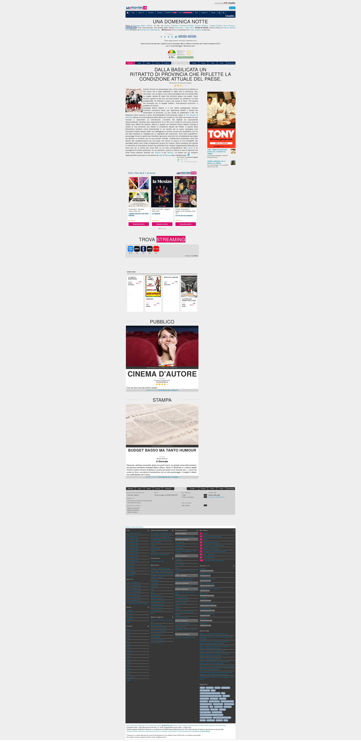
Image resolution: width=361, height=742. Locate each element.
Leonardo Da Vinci (214, 701)
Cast (139, 63)
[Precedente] (129, 293)
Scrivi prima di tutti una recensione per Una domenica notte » (139, 502)
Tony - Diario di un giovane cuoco (160, 536)
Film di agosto (130, 569)
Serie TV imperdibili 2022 (133, 591)
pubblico (198, 30)
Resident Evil (154, 580)
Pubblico (167, 63)
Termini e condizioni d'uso (163, 731)
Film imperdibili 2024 (132, 539)
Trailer (194, 63)
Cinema (134, 725)
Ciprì (160, 155)
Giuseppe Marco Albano (142, 25)
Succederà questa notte (157, 604)
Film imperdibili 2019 (132, 554)
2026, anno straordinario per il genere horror (212, 651)
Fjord (152, 592)
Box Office (183, 725)
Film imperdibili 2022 (132, 545)
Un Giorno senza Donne (157, 640)
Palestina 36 (154, 586)
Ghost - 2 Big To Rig (208, 554)
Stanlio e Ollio (204, 593)
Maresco (167, 155)
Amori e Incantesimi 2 (181, 596)
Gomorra (217, 688)
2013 (192, 27)
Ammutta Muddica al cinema (207, 579)
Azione (128, 622)
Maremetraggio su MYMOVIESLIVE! (166, 495)
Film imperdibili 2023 (132, 542)
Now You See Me (204, 690)
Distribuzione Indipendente (150, 30)
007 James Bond (229, 704)
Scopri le (162, 390)
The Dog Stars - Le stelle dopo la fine (161, 533)
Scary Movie (209, 688)
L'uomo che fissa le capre (207, 603)
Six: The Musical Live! (157, 634)
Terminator (219, 720)
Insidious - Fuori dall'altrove (211, 548)
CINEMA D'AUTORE (162, 373)
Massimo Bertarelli (133, 508)
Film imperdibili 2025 (132, 536)
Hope (152, 589)
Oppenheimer (214, 698)
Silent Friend (178, 562)
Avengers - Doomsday (157, 577)
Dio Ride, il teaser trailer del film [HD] (210, 658)
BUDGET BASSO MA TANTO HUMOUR (162, 450)
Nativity (128, 117)
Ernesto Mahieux (201, 25)
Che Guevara (210, 720)
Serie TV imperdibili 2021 (133, 594)
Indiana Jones (218, 707)
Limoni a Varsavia (156, 542)
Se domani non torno (157, 607)
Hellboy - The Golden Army (207, 584)
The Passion (191, 115)
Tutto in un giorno (184, 216)
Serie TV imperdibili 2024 (133, 585)
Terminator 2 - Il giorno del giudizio (185, 536)
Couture (153, 551)
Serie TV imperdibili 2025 (133, 582)
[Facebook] (161, 37)
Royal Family (203, 701)
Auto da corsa (204, 707)
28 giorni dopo (225, 688)
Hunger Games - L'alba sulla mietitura (161, 571)
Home (128, 725)
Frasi (221, 63)
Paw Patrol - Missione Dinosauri (184, 586)
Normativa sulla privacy (146, 731)
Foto (212, 63)
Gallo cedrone (204, 618)
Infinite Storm (203, 598)
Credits (129, 731)
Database (141, 725)
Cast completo (131, 28)
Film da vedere (130, 563)
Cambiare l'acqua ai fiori (158, 601)
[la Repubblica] (224, 4)
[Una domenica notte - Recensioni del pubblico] (162, 366)
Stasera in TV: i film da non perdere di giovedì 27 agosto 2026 (217, 666)
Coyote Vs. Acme (180, 545)
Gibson (158, 152)
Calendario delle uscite (157, 561)
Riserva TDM (177, 731)
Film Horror (129, 616)
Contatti (134, 731)
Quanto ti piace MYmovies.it (134, 527)
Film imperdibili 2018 (132, 557)
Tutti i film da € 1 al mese (141, 172)
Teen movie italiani (205, 712)
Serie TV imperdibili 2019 (133, 600)
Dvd (175, 725)
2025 (135, 533)
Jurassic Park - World (227, 701)
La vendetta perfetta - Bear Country (160, 539)
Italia (187, 27)
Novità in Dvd (130, 575)
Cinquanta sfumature (206, 704)
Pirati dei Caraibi (218, 704)
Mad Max (202, 720)
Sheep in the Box (155, 548)
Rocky (226, 720)
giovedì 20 (225, 27)
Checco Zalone (204, 698)
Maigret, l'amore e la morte (158, 628)
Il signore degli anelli (206, 717)
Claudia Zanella (216, 25)
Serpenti (177, 608)
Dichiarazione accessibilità (190, 731)
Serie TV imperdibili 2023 (133, 588)
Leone (190, 148)
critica (192, 30)
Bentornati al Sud (156, 595)
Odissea (205, 539)
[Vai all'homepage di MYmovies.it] (136, 9)
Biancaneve (226, 696)
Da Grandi (203, 569)
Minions (202, 688)
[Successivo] (195, 293)
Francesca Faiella (187, 25)
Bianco (153, 613)
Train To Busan (179, 542)
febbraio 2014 (220, 497)
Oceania (205, 533)
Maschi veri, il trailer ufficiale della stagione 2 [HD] (214, 634)
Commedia (179, 27)
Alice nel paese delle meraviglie (222, 717)
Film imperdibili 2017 (132, 560)
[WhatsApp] (172, 37)
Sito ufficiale (186, 505)
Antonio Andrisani (171, 25)
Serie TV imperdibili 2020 (133, 597)
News (148, 63)
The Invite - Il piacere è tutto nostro (160, 568)
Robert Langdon (204, 709)
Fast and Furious (217, 712)
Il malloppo (178, 559)
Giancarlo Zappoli (133, 495)
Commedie (129, 610)
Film (146, 725)
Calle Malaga (154, 583)
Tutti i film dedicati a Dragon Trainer (210, 693)
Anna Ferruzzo (229, 25)
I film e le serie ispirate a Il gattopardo (210, 696)
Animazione (129, 619)
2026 (131, 533)
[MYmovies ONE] (186, 173)
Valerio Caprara (132, 512)
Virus (211, 707)
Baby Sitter (223, 698)
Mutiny (177, 605)
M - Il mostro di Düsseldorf (182, 623)
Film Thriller (129, 613)
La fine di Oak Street (209, 557)
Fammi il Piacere (180, 565)
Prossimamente (193, 725)
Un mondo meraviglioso (182, 599)
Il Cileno (153, 545)
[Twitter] (165, 37)
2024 (139, 533)
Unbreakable (227, 707)
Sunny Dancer (179, 548)
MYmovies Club (221, 725)
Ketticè (177, 568)
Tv (178, 725)
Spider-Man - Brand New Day (211, 542)
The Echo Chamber (180, 602)
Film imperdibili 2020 (132, 551)
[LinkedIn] (168, 37)
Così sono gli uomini (156, 625)
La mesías (156, 214)
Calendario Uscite (155, 725)
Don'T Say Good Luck (157, 643)
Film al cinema (130, 566)
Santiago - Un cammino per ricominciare (162, 574)
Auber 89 (177, 614)
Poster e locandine (188, 497)
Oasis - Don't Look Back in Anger (184, 611)
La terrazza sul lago (205, 608)
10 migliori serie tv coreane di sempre (136, 603)
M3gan (213, 690)
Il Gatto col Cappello (156, 598)
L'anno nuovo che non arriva (139, 215)
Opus (223, 693)
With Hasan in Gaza (180, 626)
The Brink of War (155, 637)
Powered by (188, 255)
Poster (203, 63)
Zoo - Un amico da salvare (207, 613)
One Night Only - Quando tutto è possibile (214, 551)
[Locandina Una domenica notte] (134, 112)
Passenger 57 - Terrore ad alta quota (210, 588)
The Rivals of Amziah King (158, 631)
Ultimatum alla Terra (205, 574)
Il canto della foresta (156, 610)
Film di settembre (131, 572)
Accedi (232, 8)
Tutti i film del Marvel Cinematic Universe (211, 715)
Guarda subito (138, 224)
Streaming (230, 63)
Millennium (222, 709)
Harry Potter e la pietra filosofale (160, 554)
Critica (157, 63)
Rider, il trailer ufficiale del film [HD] (210, 669)
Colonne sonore (210, 725)
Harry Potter (214, 709)
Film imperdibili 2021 (132, 548)
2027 (127, 533)
